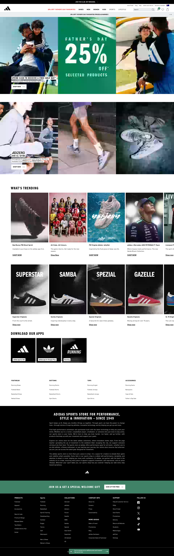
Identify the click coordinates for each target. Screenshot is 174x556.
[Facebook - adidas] (148, 502)
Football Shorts (54, 389)
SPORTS (112, 9)
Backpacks (128, 389)
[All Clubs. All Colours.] (68, 225)
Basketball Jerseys (93, 394)
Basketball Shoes (16, 394)
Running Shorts (54, 385)
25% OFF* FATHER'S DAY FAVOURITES (61, 9)
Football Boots (15, 389)
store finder (130, 5)
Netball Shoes (15, 398)
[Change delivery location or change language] (168, 5)
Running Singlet (92, 385)
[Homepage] (7, 8)
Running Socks (130, 385)
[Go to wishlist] (162, 9)
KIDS (104, 9)
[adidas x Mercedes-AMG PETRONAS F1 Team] (144, 225)
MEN (88, 9)
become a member (160, 5)
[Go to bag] (167, 9)
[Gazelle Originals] (144, 296)
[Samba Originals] (68, 296)
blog (136, 5)
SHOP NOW (17, 255)
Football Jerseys (92, 389)
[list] (87, 225)
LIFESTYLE (122, 9)
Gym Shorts (52, 398)
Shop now (169, 255)
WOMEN (96, 9)
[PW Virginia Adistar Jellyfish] (106, 225)
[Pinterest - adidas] (148, 519)
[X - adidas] (148, 513)
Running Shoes (16, 385)
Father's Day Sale (130, 398)
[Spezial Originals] (106, 296)
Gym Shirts (90, 398)
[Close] (71, 551)
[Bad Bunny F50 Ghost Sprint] (29, 225)
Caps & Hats (129, 394)
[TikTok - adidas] (148, 524)
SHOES (81, 9)
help (140, 5)
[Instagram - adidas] (148, 508)
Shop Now (55, 255)
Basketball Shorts (54, 394)
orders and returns (148, 5)
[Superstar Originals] (29, 296)
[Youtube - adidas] (148, 530)
